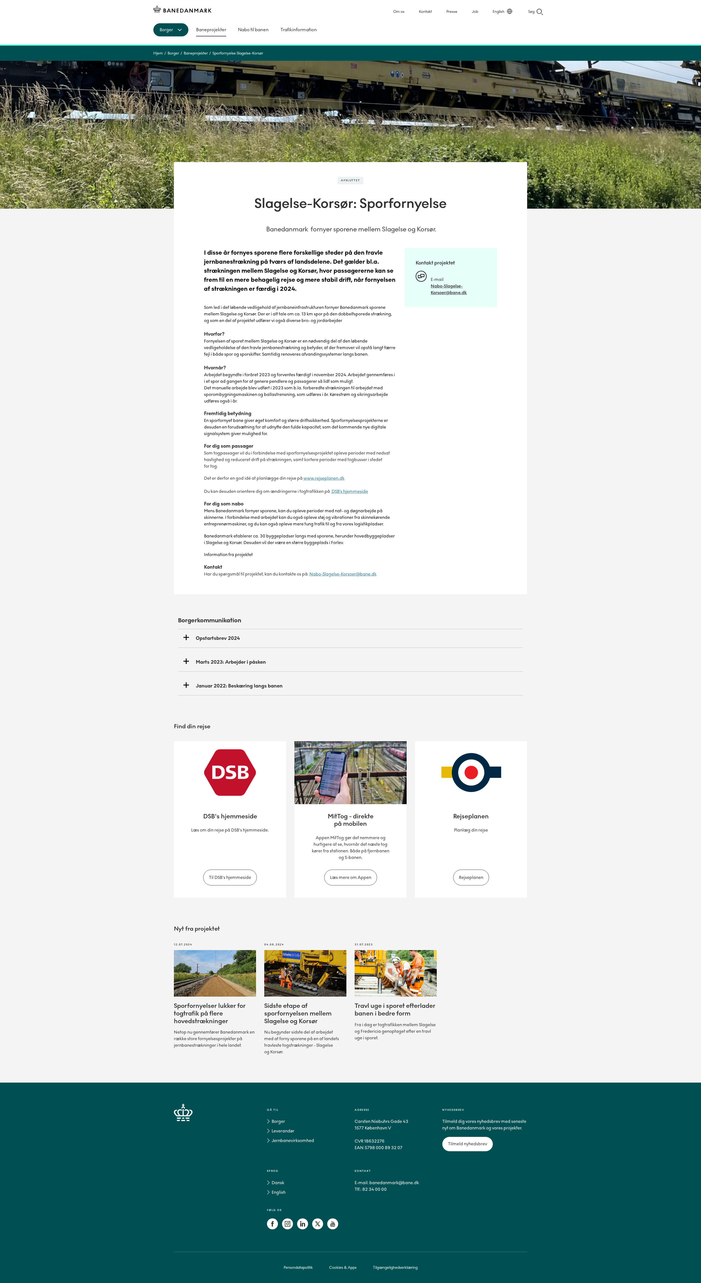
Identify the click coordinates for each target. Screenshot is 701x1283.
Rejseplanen (471, 877)
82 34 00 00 (374, 1189)
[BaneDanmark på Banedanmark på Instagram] (287, 1227)
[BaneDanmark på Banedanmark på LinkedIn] (302, 1227)
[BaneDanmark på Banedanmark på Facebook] (272, 1227)
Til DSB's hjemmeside (230, 877)
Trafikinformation (298, 30)
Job (475, 11)
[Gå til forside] (193, 1170)
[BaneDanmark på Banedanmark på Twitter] (317, 1227)
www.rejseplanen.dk (323, 478)
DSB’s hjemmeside (349, 491)
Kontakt (425, 11)
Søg (531, 11)
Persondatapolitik (298, 1267)
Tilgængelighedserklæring (395, 1267)
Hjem (158, 53)
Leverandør (283, 1131)
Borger (173, 53)
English (498, 11)
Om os (398, 11)
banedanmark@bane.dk (394, 1182)
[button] (350, 638)
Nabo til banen (253, 30)
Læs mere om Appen (350, 877)
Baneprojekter (211, 30)
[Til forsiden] (182, 10)
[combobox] (170, 29)
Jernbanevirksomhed (293, 1140)
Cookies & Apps (343, 1267)
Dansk (278, 1182)
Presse (451, 11)
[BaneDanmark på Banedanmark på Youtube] (332, 1227)
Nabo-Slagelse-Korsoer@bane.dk (343, 574)
